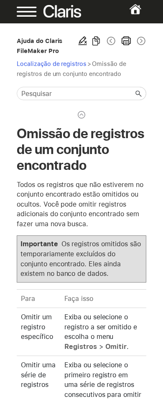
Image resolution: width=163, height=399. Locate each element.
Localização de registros (52, 63)
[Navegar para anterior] (111, 41)
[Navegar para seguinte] (140, 41)
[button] (138, 93)
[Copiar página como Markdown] (96, 41)
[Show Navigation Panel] (22, 12)
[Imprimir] (126, 41)
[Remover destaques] (83, 41)
